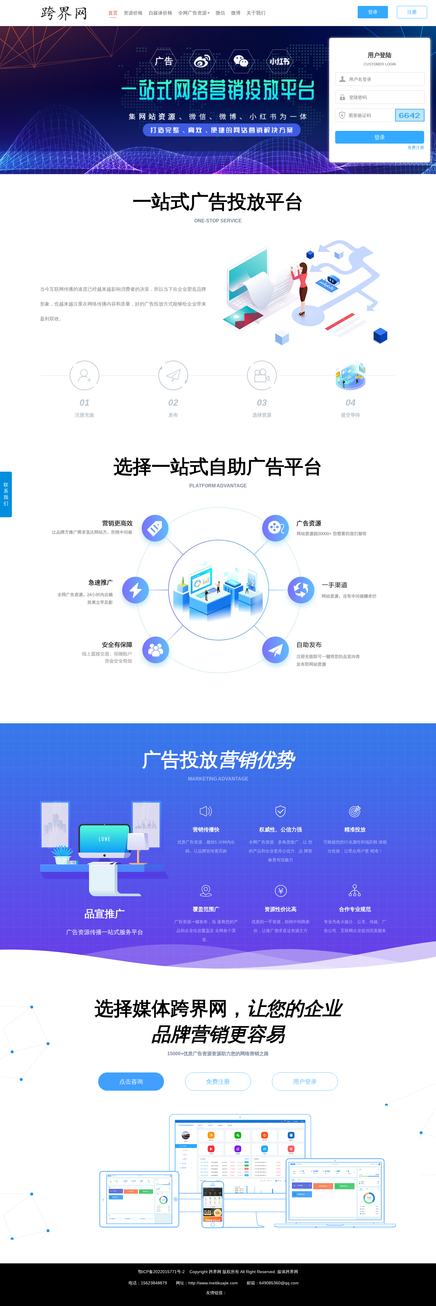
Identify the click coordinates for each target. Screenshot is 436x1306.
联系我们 (6, 494)
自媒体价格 (160, 12)
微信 (220, 12)
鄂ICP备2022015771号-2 (161, 1271)
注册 (412, 12)
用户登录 (305, 1081)
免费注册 (416, 147)
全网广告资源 (192, 12)
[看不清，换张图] (409, 115)
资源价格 (133, 12)
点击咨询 (131, 1081)
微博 (236, 12)
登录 (373, 12)
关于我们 (255, 12)
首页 (113, 12)
